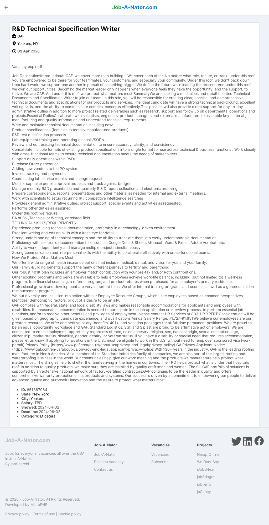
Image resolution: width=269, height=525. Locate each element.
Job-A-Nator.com (27, 440)
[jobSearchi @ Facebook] (259, 441)
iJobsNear (206, 469)
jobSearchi (20, 464)
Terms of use (44, 514)
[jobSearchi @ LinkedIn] (247, 441)
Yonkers (24, 43)
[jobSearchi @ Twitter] (236, 441)
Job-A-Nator (105, 454)
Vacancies (160, 454)
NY (35, 43)
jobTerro (204, 484)
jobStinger (206, 476)
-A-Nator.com (134, 7)
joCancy (204, 491)
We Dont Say (208, 461)
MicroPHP (38, 504)
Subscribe (160, 461)
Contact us (103, 469)
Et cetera (47, 416)
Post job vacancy (109, 461)
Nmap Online (208, 454)
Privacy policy (17, 514)
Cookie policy (69, 514)
